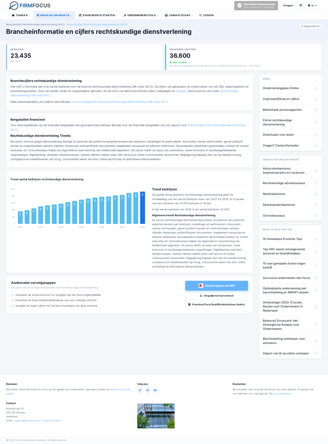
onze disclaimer (282, 393)
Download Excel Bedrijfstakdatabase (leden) (218, 304)
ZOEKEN (208, 15)
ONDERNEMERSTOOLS (142, 15)
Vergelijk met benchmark (218, 295)
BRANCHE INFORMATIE (56, 15)
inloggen (181, 91)
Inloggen (288, 5)
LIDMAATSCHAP (180, 15)
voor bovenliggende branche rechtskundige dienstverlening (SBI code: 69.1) (119, 101)
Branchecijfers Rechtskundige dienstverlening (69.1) (35, 24)
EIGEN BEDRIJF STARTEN (100, 15)
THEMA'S (23, 15)
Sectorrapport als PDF (220, 285)
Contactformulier (50, 420)
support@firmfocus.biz (27, 420)
